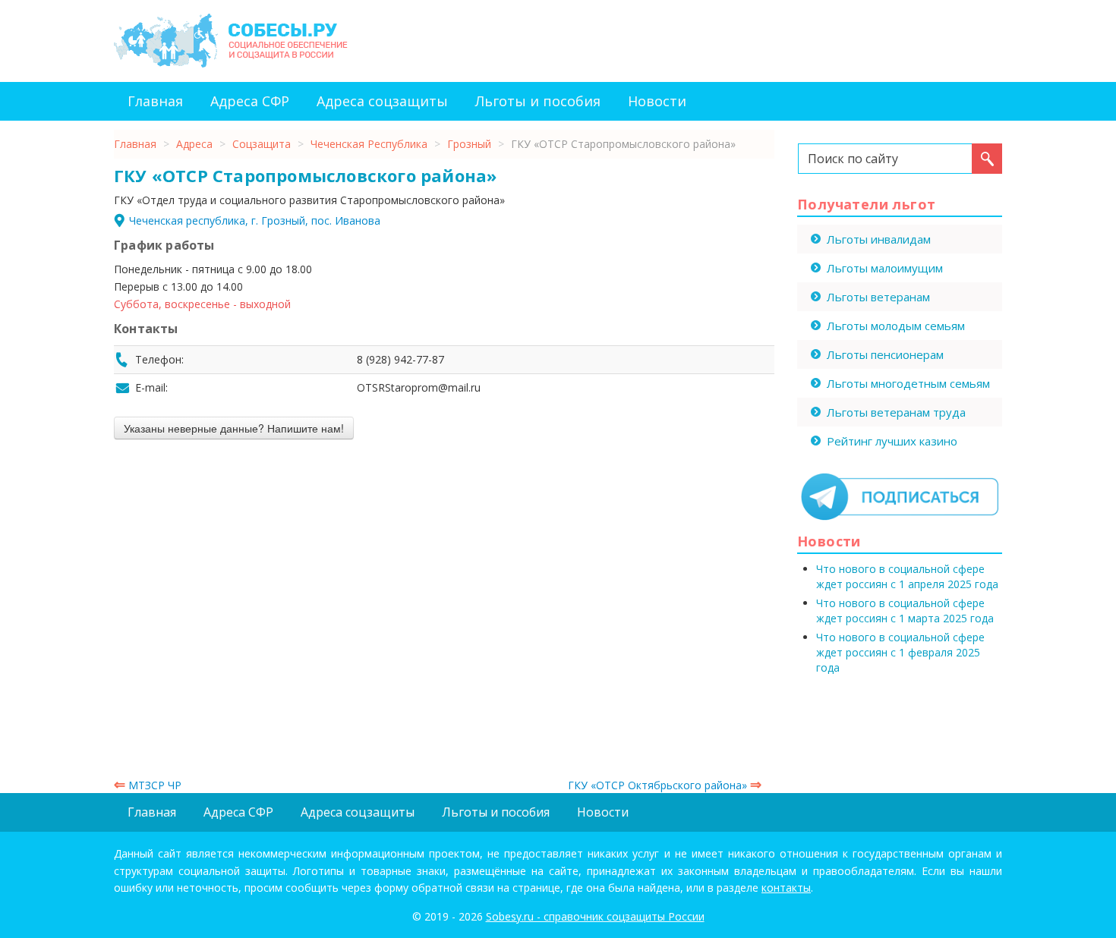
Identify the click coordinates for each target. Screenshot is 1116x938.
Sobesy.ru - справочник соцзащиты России (595, 916)
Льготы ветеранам (878, 296)
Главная (155, 101)
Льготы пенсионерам (885, 354)
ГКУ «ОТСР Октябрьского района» (664, 785)
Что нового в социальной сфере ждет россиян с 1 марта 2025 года (905, 610)
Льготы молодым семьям (896, 325)
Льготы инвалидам (879, 239)
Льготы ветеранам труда (896, 412)
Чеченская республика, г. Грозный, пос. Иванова (254, 220)
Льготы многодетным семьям (908, 383)
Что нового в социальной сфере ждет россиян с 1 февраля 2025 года (900, 652)
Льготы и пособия (538, 101)
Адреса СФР (249, 101)
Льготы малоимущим (885, 267)
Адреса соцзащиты (382, 101)
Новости (657, 101)
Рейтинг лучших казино (892, 441)
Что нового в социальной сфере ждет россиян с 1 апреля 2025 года (907, 576)
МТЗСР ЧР (147, 785)
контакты (786, 887)
